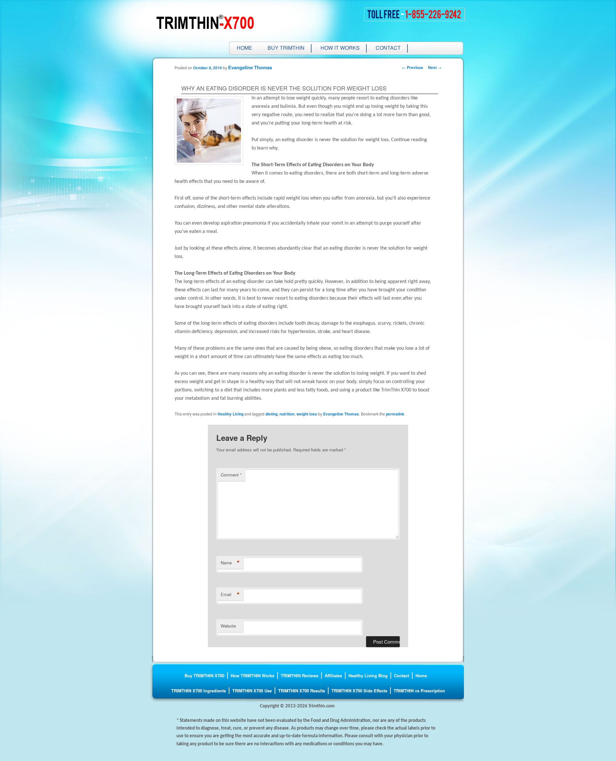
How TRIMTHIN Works (252, 675)
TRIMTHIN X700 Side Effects (359, 691)
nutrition (287, 414)
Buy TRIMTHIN (286, 48)
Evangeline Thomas (250, 67)
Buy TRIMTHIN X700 (204, 675)
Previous (412, 67)
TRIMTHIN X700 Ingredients (198, 691)
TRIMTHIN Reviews (299, 675)
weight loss (306, 414)
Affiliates (333, 675)
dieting (271, 414)
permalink (395, 414)
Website (228, 626)
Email (230, 594)
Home (244, 48)
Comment (231, 475)
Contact (388, 48)
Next (434, 67)
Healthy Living (231, 414)
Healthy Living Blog (368, 675)
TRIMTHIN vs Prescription (419, 691)
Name (230, 563)
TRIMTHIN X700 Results (301, 691)
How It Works (340, 48)
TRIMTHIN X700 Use (252, 691)
